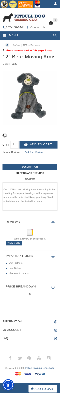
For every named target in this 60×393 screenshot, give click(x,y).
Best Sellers (15, 268)
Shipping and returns (30, 173)
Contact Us (37, 27)
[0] (50, 24)
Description (30, 166)
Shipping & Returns (19, 273)
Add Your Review (34, 152)
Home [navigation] (7, 45)
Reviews (30, 179)
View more (14, 243)
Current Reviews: (11, 152)
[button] (54, 35)
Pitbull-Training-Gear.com (39, 368)
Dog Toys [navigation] (16, 45)
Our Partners (15, 263)
